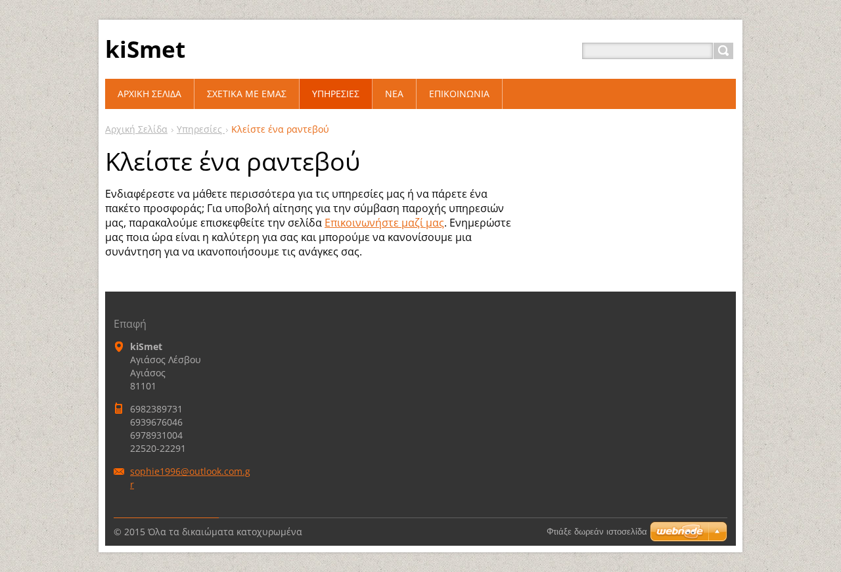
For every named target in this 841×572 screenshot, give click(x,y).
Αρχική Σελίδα (136, 129)
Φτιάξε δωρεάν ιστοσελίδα (597, 532)
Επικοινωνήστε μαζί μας (384, 222)
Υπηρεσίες (201, 129)
